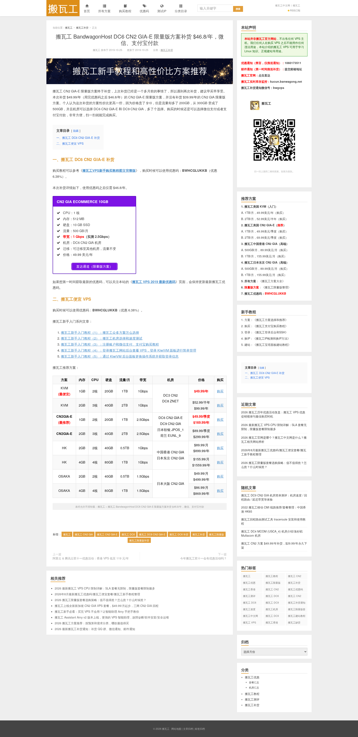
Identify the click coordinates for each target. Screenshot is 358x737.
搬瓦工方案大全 (272, 281)
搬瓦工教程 (272, 576)
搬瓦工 (63, 8)
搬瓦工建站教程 (296, 615)
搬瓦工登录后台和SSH (270, 332)
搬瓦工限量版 (216, 534)
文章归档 (188, 728)
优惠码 (144, 11)
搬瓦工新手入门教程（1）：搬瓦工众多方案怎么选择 (100, 332)
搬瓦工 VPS (249, 622)
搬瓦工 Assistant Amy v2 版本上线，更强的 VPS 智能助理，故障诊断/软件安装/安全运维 (112, 617)
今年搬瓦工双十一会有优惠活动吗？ (203, 558)
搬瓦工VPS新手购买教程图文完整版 (109, 170)
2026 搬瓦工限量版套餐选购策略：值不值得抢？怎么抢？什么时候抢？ (100, 600)
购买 (220, 391)
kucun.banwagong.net (286, 81)
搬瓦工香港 (249, 589)
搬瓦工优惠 (249, 582)
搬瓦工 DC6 (128, 534)
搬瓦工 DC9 (272, 615)
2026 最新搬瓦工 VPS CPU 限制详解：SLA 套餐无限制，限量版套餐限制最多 (105, 588)
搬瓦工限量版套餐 (296, 609)
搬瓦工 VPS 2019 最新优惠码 (153, 281)
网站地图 (176, 728)
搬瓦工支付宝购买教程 (270, 326)
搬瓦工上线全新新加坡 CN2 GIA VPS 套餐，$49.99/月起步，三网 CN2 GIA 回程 (106, 606)
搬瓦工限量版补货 (139, 540)
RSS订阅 (295, 10)
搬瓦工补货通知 (296, 602)
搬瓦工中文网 (282, 5)
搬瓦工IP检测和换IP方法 (271, 338)
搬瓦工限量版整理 (276, 287)
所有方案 (104, 11)
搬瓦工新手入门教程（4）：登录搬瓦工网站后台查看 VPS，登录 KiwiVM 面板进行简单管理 (128, 350)
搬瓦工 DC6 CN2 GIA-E (152, 534)
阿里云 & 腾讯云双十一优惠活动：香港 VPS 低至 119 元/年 (91, 558)
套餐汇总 (254, 682)
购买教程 (125, 11)
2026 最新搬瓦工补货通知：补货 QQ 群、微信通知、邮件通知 (95, 629)
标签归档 (200, 728)
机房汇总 (254, 687)
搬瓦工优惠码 (295, 589)
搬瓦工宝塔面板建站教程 (272, 344)
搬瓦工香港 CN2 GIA (272, 623)
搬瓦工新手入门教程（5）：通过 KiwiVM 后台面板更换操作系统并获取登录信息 (120, 356)
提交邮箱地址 (293, 69)
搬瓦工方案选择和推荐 (270, 320)
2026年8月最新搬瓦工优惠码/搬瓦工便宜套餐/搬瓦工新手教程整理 (97, 594)
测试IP (161, 11)
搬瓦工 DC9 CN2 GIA (272, 603)
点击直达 (264, 75)
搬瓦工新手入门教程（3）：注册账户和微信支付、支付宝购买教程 (110, 344)
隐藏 (76, 131)
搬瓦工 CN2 (294, 596)
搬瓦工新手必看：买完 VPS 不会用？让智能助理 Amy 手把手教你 (97, 611)
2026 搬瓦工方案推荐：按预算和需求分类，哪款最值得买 (92, 623)
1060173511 (293, 63)
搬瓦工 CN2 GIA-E (107, 534)
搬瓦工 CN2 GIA (84, 534)
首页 (87, 11)
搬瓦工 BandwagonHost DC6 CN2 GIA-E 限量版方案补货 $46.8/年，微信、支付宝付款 (140, 39)
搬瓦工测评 (249, 596)
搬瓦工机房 (272, 609)
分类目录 (181, 11)
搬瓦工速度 (249, 609)
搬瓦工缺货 (294, 622)
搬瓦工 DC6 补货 (178, 534)
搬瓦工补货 (82, 27)
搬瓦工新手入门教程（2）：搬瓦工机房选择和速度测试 (101, 338)
